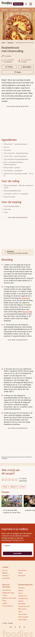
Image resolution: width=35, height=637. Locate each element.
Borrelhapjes (22, 603)
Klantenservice (6, 590)
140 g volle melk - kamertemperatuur (16, 153)
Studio (20, 573)
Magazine (4, 10)
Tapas (20, 611)
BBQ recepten (22, 609)
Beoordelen (27, 67)
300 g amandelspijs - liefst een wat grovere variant (18, 186)
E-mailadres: (6, 545)
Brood (23, 487)
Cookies (4, 603)
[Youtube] (24, 627)
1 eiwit (6, 212)
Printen (10, 67)
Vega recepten (22, 619)
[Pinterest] (19, 627)
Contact (4, 595)
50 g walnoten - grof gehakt (13, 171)
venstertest (25, 298)
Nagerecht (13, 487)
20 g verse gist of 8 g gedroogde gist (16, 159)
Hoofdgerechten (23, 598)
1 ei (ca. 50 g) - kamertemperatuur (15, 156)
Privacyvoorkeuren (7, 606)
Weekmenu (25, 10)
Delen (19, 72)
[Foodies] (6, 4)
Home (3, 42)
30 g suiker (7, 150)
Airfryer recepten (23, 617)
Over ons (5, 570)
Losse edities (6, 578)
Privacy (4, 600)
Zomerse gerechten (24, 606)
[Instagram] (10, 627)
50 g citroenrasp (9, 197)
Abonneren (18, 4)
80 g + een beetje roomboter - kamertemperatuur (14, 163)
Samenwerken (22, 570)
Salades (20, 590)
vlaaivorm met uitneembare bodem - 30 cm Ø (18, 175)
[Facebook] (15, 627)
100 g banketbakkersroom (12, 191)
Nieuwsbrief (15, 10)
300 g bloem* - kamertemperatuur (15, 144)
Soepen (20, 593)
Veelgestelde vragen (8, 593)
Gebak (5, 487)
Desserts (21, 601)
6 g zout (6, 147)
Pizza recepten (22, 614)
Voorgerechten (22, 596)
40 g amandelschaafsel (12, 206)
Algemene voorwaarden (9, 598)
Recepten (10, 42)
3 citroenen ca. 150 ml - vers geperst (16, 194)
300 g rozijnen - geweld (12, 168)
